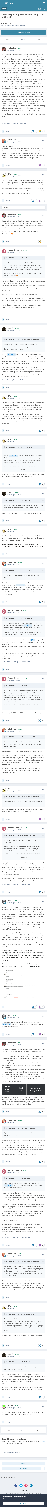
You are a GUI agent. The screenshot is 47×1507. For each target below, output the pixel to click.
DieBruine (7, 23)
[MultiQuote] (3, 131)
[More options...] (43, 49)
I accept (24, 1503)
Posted (14, 50)
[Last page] (44, 39)
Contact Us (23, 1490)
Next (40, 39)
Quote (8, 131)
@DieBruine (11, 354)
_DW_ (9, 174)
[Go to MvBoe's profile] (4, 1407)
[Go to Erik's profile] (4, 902)
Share (24, 1464)
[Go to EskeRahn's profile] (4, 141)
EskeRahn (11, 140)
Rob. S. (10, 328)
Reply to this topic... (13, 1452)
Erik (9, 900)
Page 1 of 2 (23, 39)
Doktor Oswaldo (14, 250)
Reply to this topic (23, 32)
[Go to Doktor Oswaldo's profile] (4, 251)
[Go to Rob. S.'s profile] (4, 329)
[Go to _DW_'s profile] (4, 175)
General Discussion (18, 25)
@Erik (32, 640)
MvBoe (10, 1405)
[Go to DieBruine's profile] (4, 49)
